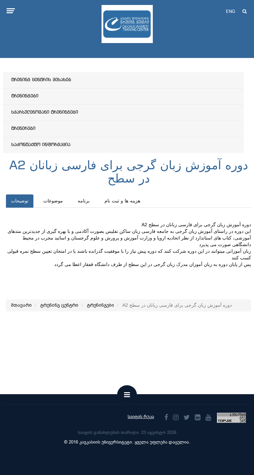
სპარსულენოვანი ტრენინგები (44, 112)
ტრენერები (23, 128)
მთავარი (21, 305)
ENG (230, 11)
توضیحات (19, 201)
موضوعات (53, 201)
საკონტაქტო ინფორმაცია (40, 144)
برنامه (84, 201)
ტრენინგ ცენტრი (59, 305)
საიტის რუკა (141, 416)
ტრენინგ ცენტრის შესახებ (41, 80)
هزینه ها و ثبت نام (122, 201)
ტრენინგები (24, 96)
